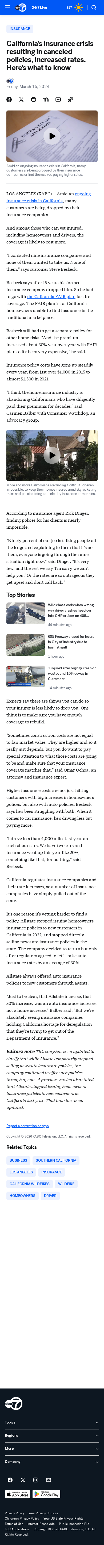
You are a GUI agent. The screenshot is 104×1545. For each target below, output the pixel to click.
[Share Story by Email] (58, 99)
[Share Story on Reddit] (33, 99)
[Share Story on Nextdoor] (45, 99)
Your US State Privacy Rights (63, 1518)
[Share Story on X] (21, 99)
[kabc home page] (13, 1403)
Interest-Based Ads (41, 1523)
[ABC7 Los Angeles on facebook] (10, 1480)
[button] (7, 7)
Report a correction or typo (27, 1125)
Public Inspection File (74, 1523)
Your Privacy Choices (43, 1513)
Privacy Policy (14, 1513)
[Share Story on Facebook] (9, 99)
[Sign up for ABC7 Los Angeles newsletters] (48, 1480)
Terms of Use (14, 1523)
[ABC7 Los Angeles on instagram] (35, 1480)
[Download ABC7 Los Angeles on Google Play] (47, 1494)
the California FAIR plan (51, 296)
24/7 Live (39, 7)
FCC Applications (17, 1529)
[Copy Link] (70, 99)
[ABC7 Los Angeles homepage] (20, 7)
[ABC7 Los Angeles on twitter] (23, 1480)
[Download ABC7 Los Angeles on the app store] (17, 1494)
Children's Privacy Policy (22, 1518)
